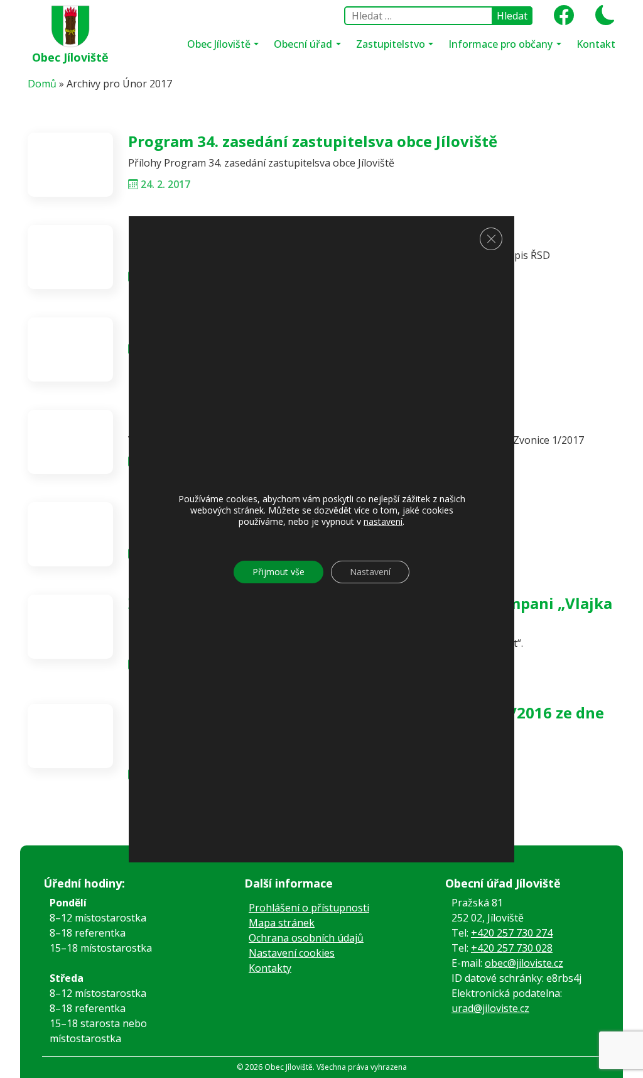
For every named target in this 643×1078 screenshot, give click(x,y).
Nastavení (370, 572)
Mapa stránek (282, 923)
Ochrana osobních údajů (306, 938)
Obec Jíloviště (70, 57)
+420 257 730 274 (512, 933)
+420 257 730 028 (512, 948)
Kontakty (270, 968)
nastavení (383, 521)
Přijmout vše (278, 572)
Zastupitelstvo (392, 44)
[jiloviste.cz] (70, 24)
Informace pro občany (501, 44)
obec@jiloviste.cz (524, 963)
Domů (42, 84)
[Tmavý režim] (600, 19)
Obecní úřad (304, 44)
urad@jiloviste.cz (490, 1008)
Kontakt (595, 44)
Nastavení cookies (292, 953)
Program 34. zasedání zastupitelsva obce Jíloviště (312, 141)
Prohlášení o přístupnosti (309, 908)
